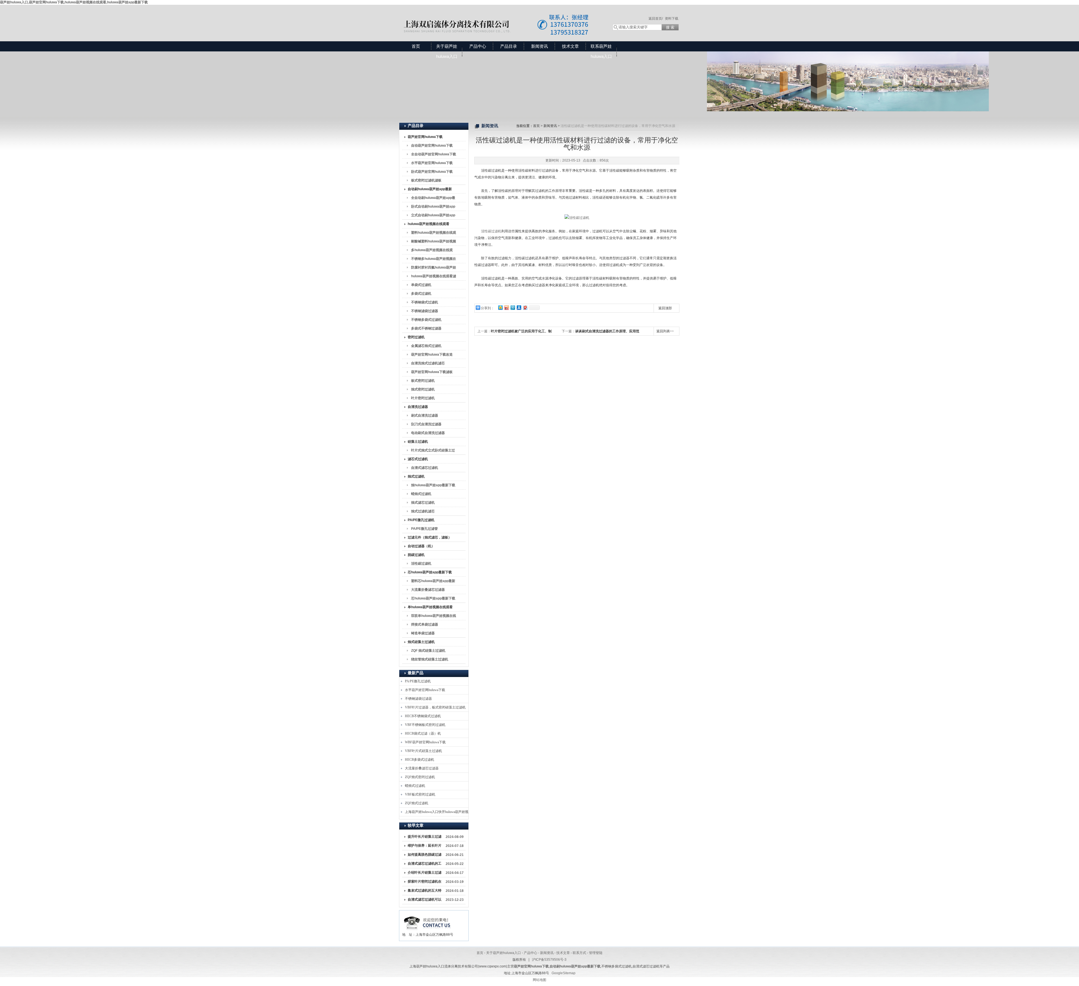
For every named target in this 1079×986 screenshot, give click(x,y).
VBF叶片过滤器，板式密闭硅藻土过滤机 (435, 707)
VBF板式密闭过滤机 (420, 794)
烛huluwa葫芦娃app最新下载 (433, 485)
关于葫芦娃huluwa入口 (446, 51)
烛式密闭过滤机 (423, 389)
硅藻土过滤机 (418, 442)
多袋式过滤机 (421, 294)
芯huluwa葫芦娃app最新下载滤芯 (433, 599)
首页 (416, 46)
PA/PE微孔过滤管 (424, 529)
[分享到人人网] (519, 307)
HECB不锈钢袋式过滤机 (423, 716)
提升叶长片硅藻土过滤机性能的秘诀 (424, 838)
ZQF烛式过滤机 (416, 803)
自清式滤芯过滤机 (424, 468)
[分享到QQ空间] (500, 307)
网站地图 (539, 980)
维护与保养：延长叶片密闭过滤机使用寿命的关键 (424, 847)
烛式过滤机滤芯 (423, 511)
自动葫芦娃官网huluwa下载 (432, 145)
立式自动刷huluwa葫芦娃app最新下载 (433, 216)
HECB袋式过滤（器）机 (423, 733)
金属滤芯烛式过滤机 (426, 346)
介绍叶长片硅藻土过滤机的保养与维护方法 (424, 874)
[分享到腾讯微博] (512, 307)
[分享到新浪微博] (506, 307)
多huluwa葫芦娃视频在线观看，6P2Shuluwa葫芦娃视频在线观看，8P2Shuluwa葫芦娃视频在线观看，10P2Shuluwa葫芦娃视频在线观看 (432, 251)
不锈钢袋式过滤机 (424, 302)
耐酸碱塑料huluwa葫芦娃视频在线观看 (433, 242)
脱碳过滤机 (416, 555)
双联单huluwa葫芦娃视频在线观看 (433, 617)
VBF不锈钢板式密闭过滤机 (425, 725)
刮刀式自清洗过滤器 (426, 424)
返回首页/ (656, 19)
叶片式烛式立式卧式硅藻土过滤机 (433, 451)
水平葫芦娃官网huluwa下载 (432, 163)
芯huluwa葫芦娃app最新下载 (430, 572)
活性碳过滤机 (421, 563)
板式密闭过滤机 (423, 381)
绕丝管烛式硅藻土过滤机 (429, 659)
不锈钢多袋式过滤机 (426, 320)
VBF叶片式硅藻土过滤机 (423, 751)
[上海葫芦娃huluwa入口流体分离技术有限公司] (500, 17)
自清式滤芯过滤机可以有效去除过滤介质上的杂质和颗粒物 (424, 901)
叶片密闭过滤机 (423, 398)
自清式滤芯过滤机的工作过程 (424, 865)
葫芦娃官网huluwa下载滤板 (432, 372)
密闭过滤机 (416, 337)
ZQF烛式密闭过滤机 (420, 777)
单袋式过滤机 (421, 285)
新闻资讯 (539, 46)
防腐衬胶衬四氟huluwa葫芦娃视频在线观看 (433, 268)
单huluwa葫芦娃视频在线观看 (430, 607)
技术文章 (570, 46)
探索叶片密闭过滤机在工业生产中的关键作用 (424, 883)
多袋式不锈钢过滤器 (426, 328)
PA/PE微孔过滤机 (421, 520)
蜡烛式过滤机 (421, 494)
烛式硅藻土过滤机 (421, 642)
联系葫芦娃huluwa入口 (601, 51)
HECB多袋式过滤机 (419, 760)
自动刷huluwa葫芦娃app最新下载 (430, 190)
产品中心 (477, 46)
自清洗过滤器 (418, 407)
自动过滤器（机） (421, 546)
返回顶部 (665, 308)
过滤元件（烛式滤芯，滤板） (430, 537)
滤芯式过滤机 (418, 459)
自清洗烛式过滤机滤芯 (428, 363)
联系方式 (579, 953)
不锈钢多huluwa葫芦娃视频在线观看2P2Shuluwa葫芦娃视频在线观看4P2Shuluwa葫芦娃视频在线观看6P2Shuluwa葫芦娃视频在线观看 (433, 260)
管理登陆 (595, 953)
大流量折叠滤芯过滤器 (428, 590)
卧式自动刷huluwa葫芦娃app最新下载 (433, 208)
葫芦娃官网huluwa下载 (425, 137)
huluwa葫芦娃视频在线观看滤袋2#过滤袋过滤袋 (433, 277)
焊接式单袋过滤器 (424, 624)
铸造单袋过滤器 (423, 633)
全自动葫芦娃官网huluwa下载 (433, 154)
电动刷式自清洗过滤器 (428, 433)
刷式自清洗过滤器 (424, 415)
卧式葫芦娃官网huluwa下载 (432, 172)
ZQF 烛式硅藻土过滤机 (428, 651)
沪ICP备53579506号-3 (549, 960)
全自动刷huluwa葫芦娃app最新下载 (433, 199)
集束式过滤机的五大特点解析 (424, 892)
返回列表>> (665, 331)
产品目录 (508, 46)
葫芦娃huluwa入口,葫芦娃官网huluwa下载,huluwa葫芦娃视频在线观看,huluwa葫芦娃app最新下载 (74, 2)
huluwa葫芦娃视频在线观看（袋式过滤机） (428, 225)
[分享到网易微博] (525, 307)
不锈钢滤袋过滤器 (424, 311)
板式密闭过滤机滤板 (426, 180)
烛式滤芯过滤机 (423, 503)
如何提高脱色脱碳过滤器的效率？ (424, 856)
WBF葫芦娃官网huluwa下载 (425, 742)
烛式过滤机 (416, 476)
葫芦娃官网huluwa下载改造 (432, 354)
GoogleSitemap (563, 973)
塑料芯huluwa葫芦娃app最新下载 (433, 582)
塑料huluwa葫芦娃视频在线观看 (433, 234)
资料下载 (671, 19)
